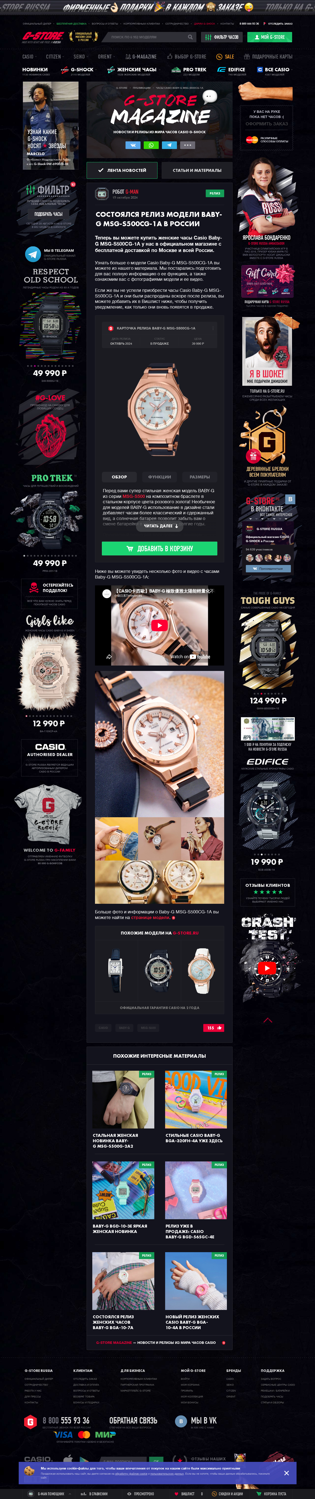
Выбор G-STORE (190, 57)
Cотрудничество (36, 1385)
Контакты (227, 24)
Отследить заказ (280, 24)
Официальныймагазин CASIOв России (83, 37)
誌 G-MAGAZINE (141, 57)
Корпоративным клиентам (142, 24)
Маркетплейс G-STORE (136, 1391)
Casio (27, 57)
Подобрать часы (272, 1396)
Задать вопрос (271, 1379)
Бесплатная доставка (71, 24)
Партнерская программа (137, 1385)
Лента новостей (126, 170)
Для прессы (33, 1396)
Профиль (187, 1391)
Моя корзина (190, 1385)
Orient (105, 57)
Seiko (79, 57)
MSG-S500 (134, 496)
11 (62, 366)
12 (66, 366)
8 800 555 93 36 (249, 23)
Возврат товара (83, 1396)
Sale (229, 57)
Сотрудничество (177, 24)
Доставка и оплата (86, 1385)
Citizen (53, 57)
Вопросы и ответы (105, 24)
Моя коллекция (192, 1396)
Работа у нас (33, 1391)
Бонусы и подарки (86, 1402)
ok (156, 1461)
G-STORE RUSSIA (269, 529)
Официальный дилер (37, 24)
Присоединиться (271, 568)
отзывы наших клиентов (208, 1461)
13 (69, 366)
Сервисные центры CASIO (278, 1385)
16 (76, 556)
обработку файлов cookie (131, 1473)
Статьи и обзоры (272, 1402)
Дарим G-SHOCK (204, 24)
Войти (185, 1379)
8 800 (66, 1421)
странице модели (150, 918)
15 (72, 556)
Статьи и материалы (197, 170)
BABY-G (124, 1028)
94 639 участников (259, 549)
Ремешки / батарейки (275, 1391)
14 (73, 366)
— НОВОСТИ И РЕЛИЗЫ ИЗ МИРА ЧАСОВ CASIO (156, 1343)
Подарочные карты (272, 57)
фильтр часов (226, 37)
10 (59, 366)
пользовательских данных (167, 1473)
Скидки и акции (231, 1494)
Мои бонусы (189, 1402)
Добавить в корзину (165, 549)
